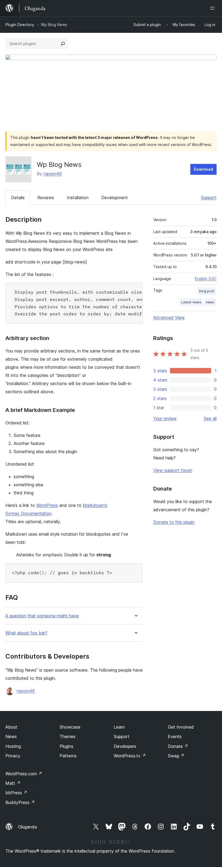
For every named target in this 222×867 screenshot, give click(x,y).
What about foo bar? (26, 633)
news (210, 302)
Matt (13, 783)
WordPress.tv (130, 755)
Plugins (66, 746)
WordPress (47, 505)
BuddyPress (20, 802)
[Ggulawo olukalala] (213, 8)
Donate (178, 746)
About (11, 727)
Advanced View (169, 317)
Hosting (13, 746)
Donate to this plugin (174, 522)
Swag (176, 755)
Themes (68, 736)
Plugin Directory (19, 24)
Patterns (68, 755)
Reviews (45, 197)
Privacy (12, 755)
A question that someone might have (42, 615)
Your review (165, 418)
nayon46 (53, 173)
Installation (78, 197)
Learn (119, 727)
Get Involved (181, 727)
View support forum (172, 470)
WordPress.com (23, 773)
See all (210, 418)
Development (114, 197)
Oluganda (27, 827)
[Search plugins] (62, 43)
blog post (206, 291)
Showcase (70, 727)
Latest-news (191, 302)
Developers (125, 746)
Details (18, 197)
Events (175, 736)
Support (209, 197)
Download (203, 169)
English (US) (206, 278)
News (11, 736)
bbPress (16, 792)
